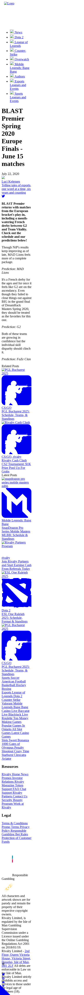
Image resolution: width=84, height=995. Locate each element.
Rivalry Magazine (13, 783)
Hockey (20, 685)
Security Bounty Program (12, 801)
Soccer (14, 677)
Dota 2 (17, 696)
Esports (6, 692)
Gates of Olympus (11, 745)
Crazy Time (21, 751)
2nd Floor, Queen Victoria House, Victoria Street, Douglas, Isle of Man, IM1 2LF (16, 958)
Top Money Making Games (15, 720)
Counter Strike (11, 700)
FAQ (15, 789)
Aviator (6, 758)
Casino (6, 711)
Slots (5, 740)
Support (7, 789)
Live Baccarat (20, 711)
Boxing (6, 688)
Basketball (8, 685)
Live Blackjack (11, 714)
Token (18, 785)
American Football (14, 681)
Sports (6, 677)
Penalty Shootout (13, 749)
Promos (6, 778)
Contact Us (19, 796)
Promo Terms (10, 827)
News (24, 774)
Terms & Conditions (15, 823)
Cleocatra (19, 755)
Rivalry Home (11, 774)
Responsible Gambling (14, 832)
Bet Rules (21, 834)
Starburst (7, 755)
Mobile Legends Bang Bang (15, 705)
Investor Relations (12, 779)
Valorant (7, 703)
